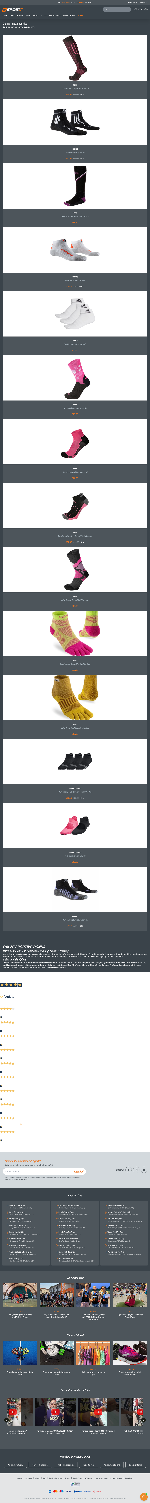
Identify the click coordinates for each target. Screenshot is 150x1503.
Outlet (80, 16)
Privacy (67, 1478)
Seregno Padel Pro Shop (71, 1246)
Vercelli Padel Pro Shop (120, 1206)
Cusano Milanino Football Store (71, 1206)
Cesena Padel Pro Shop (120, 1246)
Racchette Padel (88, 1465)
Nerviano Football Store (21, 1240)
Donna (12, 16)
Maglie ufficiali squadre (66, 1465)
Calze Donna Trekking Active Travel (75, 472)
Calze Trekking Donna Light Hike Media (75, 600)
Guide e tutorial (75, 1335)
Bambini (20, 16)
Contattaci (28, 1478)
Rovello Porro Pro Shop (69, 1233)
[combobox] (117, 9)
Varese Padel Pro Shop (117, 1233)
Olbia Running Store (21, 1259)
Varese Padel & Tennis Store (69, 1240)
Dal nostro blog (75, 1278)
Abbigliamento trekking (112, 1465)
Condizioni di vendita (55, 1478)
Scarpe (43, 16)
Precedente (4, 1005)
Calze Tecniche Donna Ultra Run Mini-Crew (75, 664)
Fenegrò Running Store (21, 1213)
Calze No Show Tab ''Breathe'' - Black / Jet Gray (75, 792)
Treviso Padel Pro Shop (72, 1253)
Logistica (19, 1478)
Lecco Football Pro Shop (71, 1226)
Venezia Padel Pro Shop (118, 1240)
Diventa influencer (116, 1478)
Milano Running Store (20, 1220)
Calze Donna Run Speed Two (75, 152)
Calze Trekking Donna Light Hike (75, 408)
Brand (35, 16)
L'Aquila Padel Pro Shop (124, 1253)
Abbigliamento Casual (15, 1465)
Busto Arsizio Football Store (22, 1226)
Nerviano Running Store (21, 1246)
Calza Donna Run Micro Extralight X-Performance (75, 536)
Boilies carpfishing (135, 1465)
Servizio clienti (132, 2)
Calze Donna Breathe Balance (74, 856)
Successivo (12, 1005)
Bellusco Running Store (69, 1220)
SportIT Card (129, 1478)
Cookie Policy (77, 1478)
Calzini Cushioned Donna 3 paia (75, 344)
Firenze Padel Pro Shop (123, 1226)
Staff (44, 1478)
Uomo (4, 16)
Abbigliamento (55, 16)
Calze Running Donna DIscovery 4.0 (75, 920)
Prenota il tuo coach (101, 1478)
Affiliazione (88, 1478)
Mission (37, 1478)
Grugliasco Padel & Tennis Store (22, 1253)
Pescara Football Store (24, 1233)
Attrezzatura (69, 16)
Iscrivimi (78, 1171)
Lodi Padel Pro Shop (75, 1259)
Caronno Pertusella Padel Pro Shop (122, 1213)
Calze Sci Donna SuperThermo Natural (75, 88)
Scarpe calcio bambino (40, 1465)
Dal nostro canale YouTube (75, 1390)
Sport (28, 16)
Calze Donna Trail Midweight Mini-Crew (75, 728)
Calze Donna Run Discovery (75, 280)
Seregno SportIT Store (20, 1206)
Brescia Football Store (73, 1213)
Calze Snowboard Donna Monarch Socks (75, 216)
